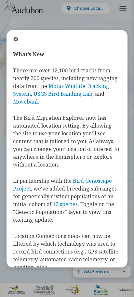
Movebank (26, 101)
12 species (65, 204)
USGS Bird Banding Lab (63, 93)
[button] (102, 271)
